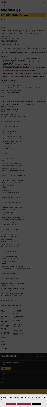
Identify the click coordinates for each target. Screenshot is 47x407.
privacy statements (35, 399)
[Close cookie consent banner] (44, 397)
